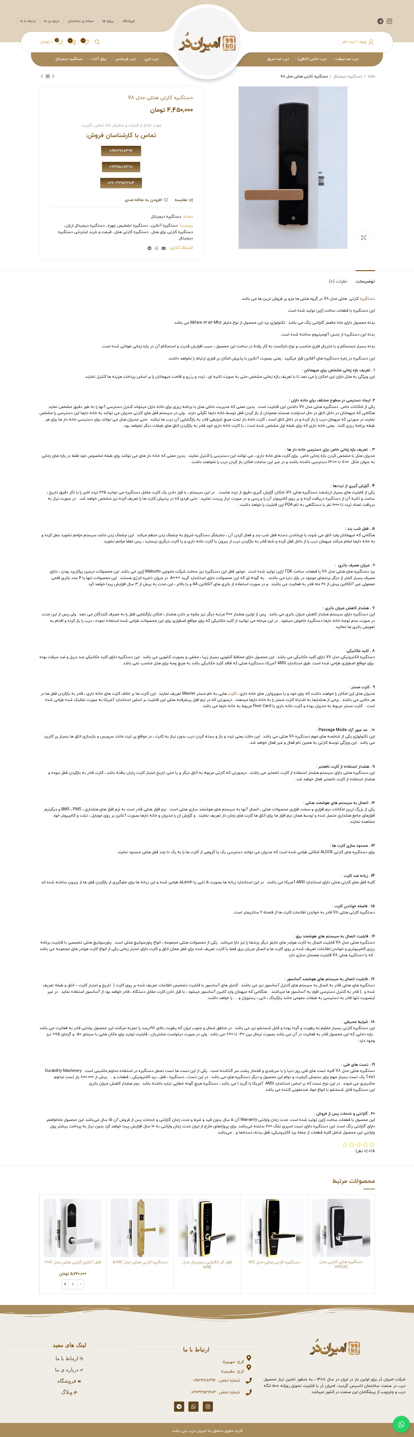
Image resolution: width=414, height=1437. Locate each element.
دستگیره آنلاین (164, 225)
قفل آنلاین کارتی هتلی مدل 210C (73, 1262)
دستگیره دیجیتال (347, 76)
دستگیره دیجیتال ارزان (85, 225)
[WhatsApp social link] (156, 248)
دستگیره (367, 298)
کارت (232, 693)
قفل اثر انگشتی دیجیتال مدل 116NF (207, 1265)
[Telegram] (179, 1407)
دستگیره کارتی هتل (131, 232)
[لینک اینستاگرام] (389, 21)
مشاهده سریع (317, 1220)
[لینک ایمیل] (163, 248)
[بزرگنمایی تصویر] (364, 238)
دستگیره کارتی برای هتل (172, 232)
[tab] (365, 278)
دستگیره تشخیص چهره (128, 225)
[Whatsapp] (193, 1407)
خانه (371, 76)
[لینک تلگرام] (380, 21)
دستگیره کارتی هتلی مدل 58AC (140, 1262)
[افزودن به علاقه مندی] (317, 1233)
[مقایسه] (317, 1208)
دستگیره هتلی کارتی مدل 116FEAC (341, 1264)
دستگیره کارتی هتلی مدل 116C (274, 1262)
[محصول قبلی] (53, 76)
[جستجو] (97, 42)
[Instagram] (208, 1407)
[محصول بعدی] (42, 76)
